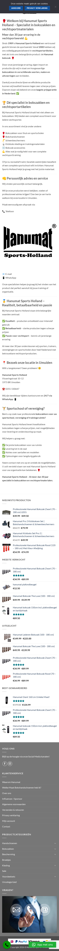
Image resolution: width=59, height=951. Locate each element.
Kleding (6, 865)
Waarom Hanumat (11, 782)
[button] (42, 945)
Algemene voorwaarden (14, 804)
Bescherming (8, 854)
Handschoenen (9, 843)
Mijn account (8, 820)
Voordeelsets (8, 876)
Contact (6, 826)
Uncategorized (9, 882)
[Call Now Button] (7, 945)
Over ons (6, 793)
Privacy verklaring (11, 815)
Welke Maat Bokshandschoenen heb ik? (21, 787)
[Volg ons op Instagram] (10, 763)
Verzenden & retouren (13, 809)
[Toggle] (55, 843)
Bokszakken (8, 848)
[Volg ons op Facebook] (4, 763)
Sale (4, 870)
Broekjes (6, 859)
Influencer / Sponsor (12, 798)
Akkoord (16, 8)
